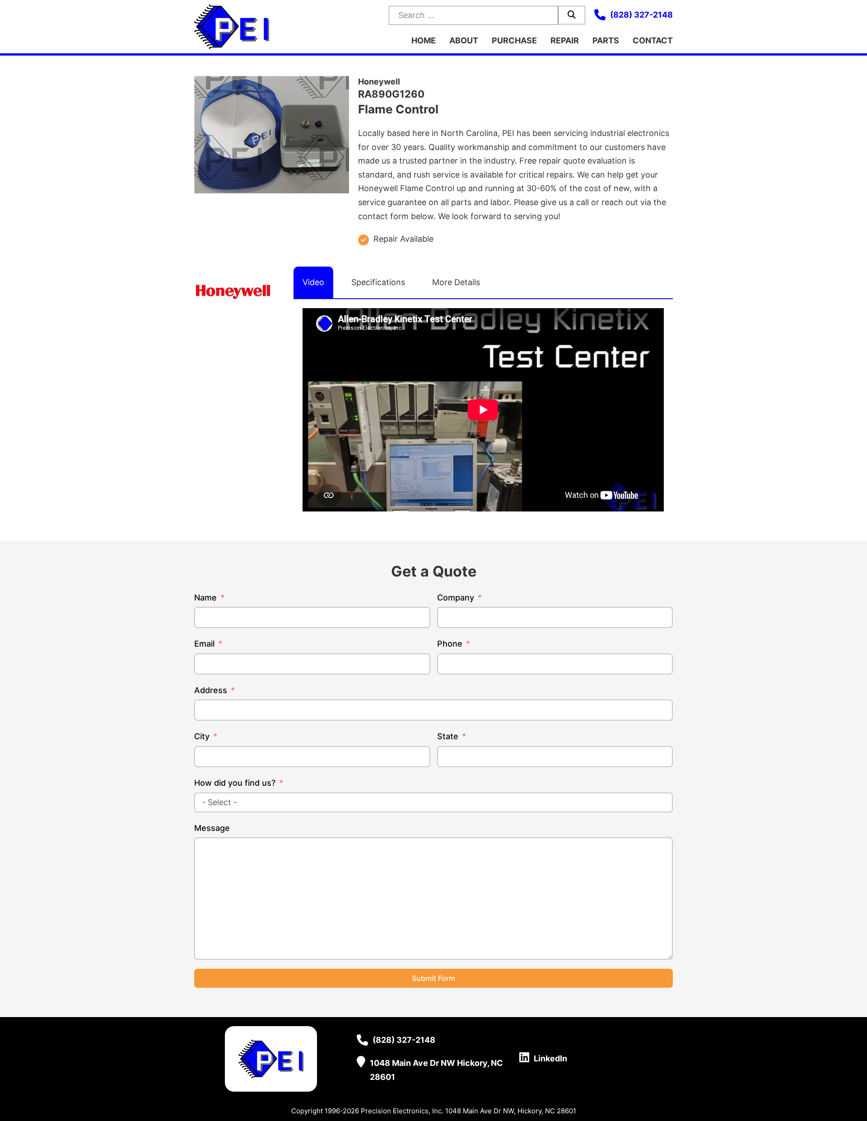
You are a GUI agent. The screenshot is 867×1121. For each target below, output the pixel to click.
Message (212, 828)
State (447, 736)
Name (205, 597)
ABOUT (463, 40)
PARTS (605, 40)
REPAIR (564, 40)
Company (455, 597)
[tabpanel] (483, 409)
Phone (449, 643)
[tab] (313, 283)
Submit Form (433, 978)
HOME (423, 40)
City (202, 736)
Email (204, 643)
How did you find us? (234, 783)
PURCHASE (514, 40)
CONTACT (653, 40)
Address (210, 690)
